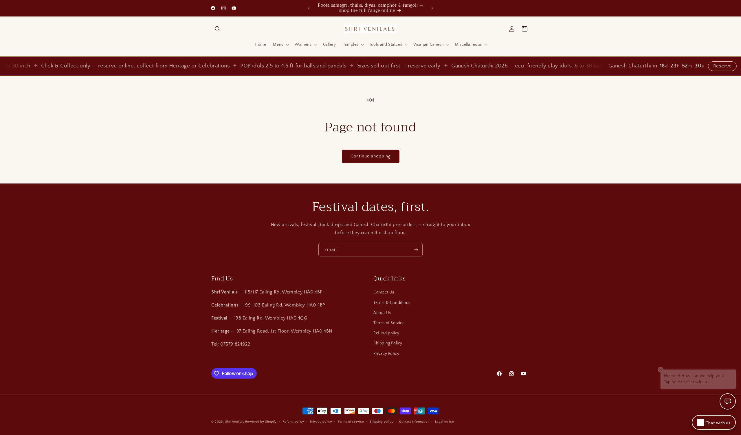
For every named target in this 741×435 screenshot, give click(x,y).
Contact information (414, 421)
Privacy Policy (386, 353)
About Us (382, 313)
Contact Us (383, 292)
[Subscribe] (416, 249)
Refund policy (386, 333)
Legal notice (444, 421)
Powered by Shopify (261, 421)
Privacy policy (321, 421)
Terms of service (351, 421)
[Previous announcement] (308, 8)
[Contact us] (728, 401)
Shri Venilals (234, 421)
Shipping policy (382, 421)
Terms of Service (389, 323)
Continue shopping (371, 156)
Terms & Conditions (391, 302)
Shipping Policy (387, 343)
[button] (217, 29)
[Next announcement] (432, 8)
